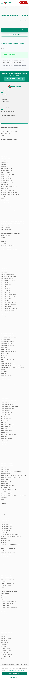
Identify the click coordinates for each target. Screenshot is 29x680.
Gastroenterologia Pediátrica (9, 351)
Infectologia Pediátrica (7, 375)
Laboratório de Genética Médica (9, 192)
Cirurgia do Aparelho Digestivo (9, 304)
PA (11, 7)
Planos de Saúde (5, 573)
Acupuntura (4, 243)
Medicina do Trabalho (6, 412)
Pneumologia (4, 461)
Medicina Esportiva (6, 379)
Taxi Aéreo (3, 581)
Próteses (3, 542)
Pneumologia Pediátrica (7, 463)
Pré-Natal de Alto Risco (7, 632)
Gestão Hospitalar (5, 133)
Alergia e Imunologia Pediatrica (9, 249)
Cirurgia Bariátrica (6, 272)
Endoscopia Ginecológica (7, 341)
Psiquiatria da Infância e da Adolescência (11, 471)
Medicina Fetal (4, 381)
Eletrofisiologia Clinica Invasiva (9, 333)
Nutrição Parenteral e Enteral (9, 434)
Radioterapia (4, 479)
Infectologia (4, 373)
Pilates (3, 628)
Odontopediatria (5, 530)
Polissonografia (5, 202)
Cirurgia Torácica (5, 290)
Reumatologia (4, 483)
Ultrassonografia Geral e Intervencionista (12, 221)
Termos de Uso (5, 101)
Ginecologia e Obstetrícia (7, 359)
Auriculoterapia (5, 593)
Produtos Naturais (6, 575)
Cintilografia (4, 162)
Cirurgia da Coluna (6, 298)
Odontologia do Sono (6, 528)
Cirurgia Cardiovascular (7, 274)
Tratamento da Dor (6, 491)
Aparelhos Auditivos (6, 554)
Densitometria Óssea (6, 168)
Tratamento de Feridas (7, 656)
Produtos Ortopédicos (7, 577)
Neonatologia (4, 420)
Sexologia (3, 646)
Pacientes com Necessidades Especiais (11, 536)
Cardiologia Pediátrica (7, 270)
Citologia (3, 164)
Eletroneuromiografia (7, 182)
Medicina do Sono (5, 410)
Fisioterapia (4, 599)
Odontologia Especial (6, 524)
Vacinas (3, 658)
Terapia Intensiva (5, 487)
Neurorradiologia (5, 432)
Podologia (3, 630)
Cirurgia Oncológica (6, 284)
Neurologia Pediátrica (7, 430)
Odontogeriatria (5, 522)
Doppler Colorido (6, 172)
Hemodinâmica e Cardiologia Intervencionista (12, 367)
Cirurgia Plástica (5, 288)
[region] (14, 673)
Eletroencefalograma (7, 180)
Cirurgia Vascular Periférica (8, 294)
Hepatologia (4, 369)
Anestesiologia (5, 251)
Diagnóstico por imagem (7, 170)
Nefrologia (4, 416)
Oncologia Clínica (5, 444)
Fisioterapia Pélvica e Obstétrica (9, 609)
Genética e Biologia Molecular (9, 186)
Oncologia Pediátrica (6, 446)
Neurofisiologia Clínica (7, 426)
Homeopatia (4, 371)
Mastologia (4, 377)
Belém (14, 7)
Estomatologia (5, 518)
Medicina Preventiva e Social (8, 400)
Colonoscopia (4, 318)
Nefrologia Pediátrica (6, 418)
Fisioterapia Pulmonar (7, 605)
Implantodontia (5, 520)
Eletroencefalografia (7, 331)
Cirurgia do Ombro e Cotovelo (9, 308)
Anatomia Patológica (6, 141)
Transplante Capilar (6, 654)
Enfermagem (4, 595)
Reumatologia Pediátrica (7, 485)
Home (2, 7)
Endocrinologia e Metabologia (9, 337)
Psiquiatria (4, 467)
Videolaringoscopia (6, 229)
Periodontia (4, 538)
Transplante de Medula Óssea (8, 489)
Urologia (3, 499)
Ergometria (4, 347)
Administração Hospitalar (7, 245)
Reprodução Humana (6, 481)
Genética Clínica (5, 353)
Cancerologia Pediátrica (7, 266)
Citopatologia (4, 314)
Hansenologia (4, 361)
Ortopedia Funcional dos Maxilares (10, 534)
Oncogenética (4, 442)
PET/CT (2, 198)
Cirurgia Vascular (5, 292)
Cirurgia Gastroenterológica (8, 280)
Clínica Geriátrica (5, 556)
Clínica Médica (4, 316)
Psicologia (3, 636)
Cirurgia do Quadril (6, 312)
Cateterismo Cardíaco (6, 158)
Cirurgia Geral (4, 282)
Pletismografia (5, 200)
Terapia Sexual (4, 652)
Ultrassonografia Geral (7, 493)
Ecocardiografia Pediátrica (8, 174)
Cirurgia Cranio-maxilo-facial (8, 276)
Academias (3, 550)
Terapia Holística (5, 648)
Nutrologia (4, 436)
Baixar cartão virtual (15, 34)
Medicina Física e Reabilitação (8, 383)
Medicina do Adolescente (7, 408)
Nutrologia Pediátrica (6, 438)
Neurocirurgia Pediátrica (7, 424)
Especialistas (7, 7)
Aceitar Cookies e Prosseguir (14, 673)
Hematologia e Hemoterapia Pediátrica (11, 365)
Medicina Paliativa (5, 398)
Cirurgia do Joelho (6, 306)
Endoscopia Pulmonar (6, 343)
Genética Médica (5, 355)
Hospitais (3, 135)
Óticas (2, 587)
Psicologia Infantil (6, 638)
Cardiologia (4, 268)
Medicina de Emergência (7, 404)
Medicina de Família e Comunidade (9, 406)
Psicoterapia (4, 642)
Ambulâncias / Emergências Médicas (10, 552)
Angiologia (3, 253)
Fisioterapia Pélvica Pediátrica (9, 607)
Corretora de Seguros (7, 558)
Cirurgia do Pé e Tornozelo (8, 310)
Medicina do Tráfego (6, 414)
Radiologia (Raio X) (5, 204)
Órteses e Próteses (6, 585)
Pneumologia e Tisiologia (7, 465)
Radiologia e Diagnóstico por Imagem (10, 477)
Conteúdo (4, 99)
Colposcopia (4, 166)
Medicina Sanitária (5, 402)
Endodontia (4, 516)
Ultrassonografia (5, 219)
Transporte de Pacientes (7, 583)
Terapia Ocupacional (6, 650)
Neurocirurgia (4, 422)
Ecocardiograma (5, 176)
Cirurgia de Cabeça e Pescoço (8, 302)
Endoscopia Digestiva (6, 339)
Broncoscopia (4, 156)
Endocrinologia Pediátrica (8, 335)
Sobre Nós (4, 94)
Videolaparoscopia (6, 227)
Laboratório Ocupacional (7, 190)
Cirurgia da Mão (5, 300)
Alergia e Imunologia (6, 247)
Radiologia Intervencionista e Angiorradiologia (13, 475)
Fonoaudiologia (5, 611)
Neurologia (4, 428)
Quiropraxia (4, 644)
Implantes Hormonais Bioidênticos (10, 615)
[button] (2, 2)
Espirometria (4, 184)
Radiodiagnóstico (5, 473)
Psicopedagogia (5, 640)
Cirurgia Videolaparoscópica (8, 296)
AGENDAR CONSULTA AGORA (13, 30)
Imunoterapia (4, 188)
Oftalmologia (4, 440)
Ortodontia (4, 532)
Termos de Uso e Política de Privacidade (16, 670)
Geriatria (3, 357)
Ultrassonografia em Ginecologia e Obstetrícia (13, 495)
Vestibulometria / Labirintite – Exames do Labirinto (14, 223)
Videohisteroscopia (6, 225)
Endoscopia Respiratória (7, 345)
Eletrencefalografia (6, 178)
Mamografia (4, 196)
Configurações (13, 677)
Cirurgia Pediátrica (6, 286)
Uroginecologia (5, 497)
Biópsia (3, 154)
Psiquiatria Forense (6, 469)
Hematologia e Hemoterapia (8, 363)
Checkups (3, 160)
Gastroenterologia (6, 349)
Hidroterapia (4, 613)
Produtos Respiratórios (7, 579)
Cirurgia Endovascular (7, 278)
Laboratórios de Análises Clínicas (10, 194)
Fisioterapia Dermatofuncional (9, 601)
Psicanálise (4, 634)
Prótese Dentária (5, 540)
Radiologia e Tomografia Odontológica (11, 544)
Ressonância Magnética (7, 206)
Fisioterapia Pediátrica (7, 603)
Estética (3, 597)
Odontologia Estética (6, 526)
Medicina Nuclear (5, 396)
